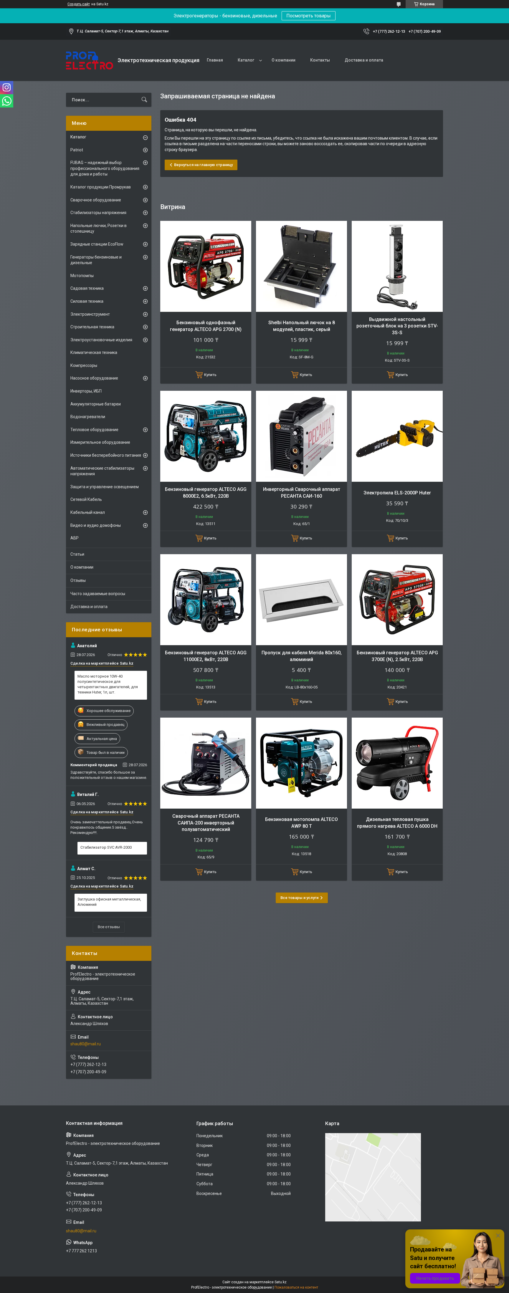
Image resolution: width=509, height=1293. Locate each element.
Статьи (77, 554)
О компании (283, 60)
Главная (215, 60)
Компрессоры (83, 365)
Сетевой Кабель (86, 499)
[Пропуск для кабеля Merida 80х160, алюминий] (301, 599)
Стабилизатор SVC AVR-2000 (106, 847)
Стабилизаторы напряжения (98, 212)
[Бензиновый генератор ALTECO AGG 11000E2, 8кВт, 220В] (205, 599)
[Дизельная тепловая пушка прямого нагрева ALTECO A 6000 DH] (397, 763)
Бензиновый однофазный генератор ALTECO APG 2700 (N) (206, 326)
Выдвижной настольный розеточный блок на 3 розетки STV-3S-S (397, 326)
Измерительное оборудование (100, 442)
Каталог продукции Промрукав (100, 187)
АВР (74, 538)
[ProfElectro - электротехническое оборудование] (89, 60)
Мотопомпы (82, 275)
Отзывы (78, 580)
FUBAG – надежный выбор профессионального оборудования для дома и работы (104, 168)
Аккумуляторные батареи (95, 404)
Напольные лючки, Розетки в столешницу (98, 228)
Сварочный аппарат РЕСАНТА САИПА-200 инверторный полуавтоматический (205, 822)
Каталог (246, 60)
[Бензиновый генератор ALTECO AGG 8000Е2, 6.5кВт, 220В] (205, 436)
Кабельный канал (87, 512)
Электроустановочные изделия (101, 339)
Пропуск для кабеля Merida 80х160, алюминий (302, 656)
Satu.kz (281, 1282)
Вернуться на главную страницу (203, 165)
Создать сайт (78, 4)
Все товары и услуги (299, 897)
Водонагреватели (87, 416)
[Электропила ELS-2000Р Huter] (397, 436)
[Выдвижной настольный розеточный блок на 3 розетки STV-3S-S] (397, 266)
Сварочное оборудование (95, 200)
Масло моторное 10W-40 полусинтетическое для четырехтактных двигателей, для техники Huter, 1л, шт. (107, 684)
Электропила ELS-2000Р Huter (397, 493)
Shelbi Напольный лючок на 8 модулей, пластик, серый (301, 326)
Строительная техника (92, 327)
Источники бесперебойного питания (105, 455)
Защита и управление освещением (104, 486)
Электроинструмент (90, 314)
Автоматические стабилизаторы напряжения (102, 471)
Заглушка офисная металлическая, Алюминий (109, 902)
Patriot (76, 150)
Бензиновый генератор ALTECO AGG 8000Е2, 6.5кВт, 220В (206, 492)
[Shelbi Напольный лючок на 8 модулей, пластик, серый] (301, 266)
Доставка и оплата (364, 60)
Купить (210, 374)
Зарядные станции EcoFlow (96, 244)
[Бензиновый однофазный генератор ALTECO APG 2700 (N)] (205, 266)
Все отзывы (109, 927)
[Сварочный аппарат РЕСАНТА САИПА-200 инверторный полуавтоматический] (205, 763)
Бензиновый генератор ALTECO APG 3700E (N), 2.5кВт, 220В (397, 656)
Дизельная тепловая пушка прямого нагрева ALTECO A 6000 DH (397, 823)
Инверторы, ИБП (86, 391)
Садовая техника (87, 288)
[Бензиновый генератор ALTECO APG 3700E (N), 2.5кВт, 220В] (397, 599)
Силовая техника (86, 301)
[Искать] (144, 100)
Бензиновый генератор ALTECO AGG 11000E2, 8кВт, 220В (206, 656)
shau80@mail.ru (85, 1044)
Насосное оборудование (94, 378)
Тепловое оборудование (94, 429)
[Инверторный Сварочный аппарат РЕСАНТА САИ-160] (301, 436)
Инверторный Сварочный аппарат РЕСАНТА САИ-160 (301, 492)
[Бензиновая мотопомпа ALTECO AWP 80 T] (301, 763)
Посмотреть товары (308, 16)
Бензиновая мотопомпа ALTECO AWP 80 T (301, 823)
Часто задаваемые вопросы (97, 593)
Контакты (320, 60)
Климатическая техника (93, 352)
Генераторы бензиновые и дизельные (96, 260)
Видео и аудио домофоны (95, 525)
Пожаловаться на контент (296, 1287)
